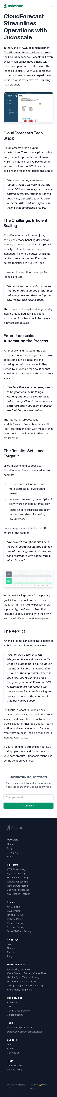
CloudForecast (15, 1014)
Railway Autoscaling (17, 881)
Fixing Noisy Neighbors (19, 989)
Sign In (10, 856)
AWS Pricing (13, 906)
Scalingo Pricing (15, 927)
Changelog (12, 852)
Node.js (11, 948)
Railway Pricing (15, 919)
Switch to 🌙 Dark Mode (38, 1086)
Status (10, 1048)
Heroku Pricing (15, 914)
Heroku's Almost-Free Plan (21, 981)
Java (9, 944)
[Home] (13, 6)
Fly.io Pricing (13, 910)
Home (10, 844)
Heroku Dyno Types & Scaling (23, 977)
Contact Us (13, 1052)
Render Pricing (15, 923)
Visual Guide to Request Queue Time (26, 973)
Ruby (10, 956)
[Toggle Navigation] (51, 6)
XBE (9, 1006)
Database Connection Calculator (24, 1031)
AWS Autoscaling (16, 869)
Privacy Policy (14, 1069)
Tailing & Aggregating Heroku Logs (25, 985)
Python (11, 952)
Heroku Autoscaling (17, 877)
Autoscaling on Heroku (19, 969)
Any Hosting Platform (18, 893)
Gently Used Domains (19, 1010)
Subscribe (28, 805)
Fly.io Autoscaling (16, 873)
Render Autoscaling (17, 885)
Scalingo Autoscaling (18, 889)
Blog (9, 848)
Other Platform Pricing (19, 931)
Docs (10, 1044)
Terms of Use (14, 1065)
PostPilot (12, 1002)
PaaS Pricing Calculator (19, 1027)
